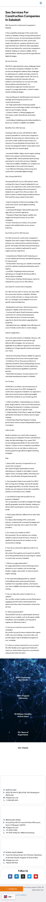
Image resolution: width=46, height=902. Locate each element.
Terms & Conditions (20, 895)
